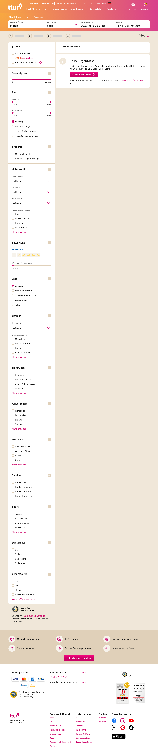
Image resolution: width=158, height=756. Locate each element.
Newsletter (71, 3)
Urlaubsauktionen (86, 3)
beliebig (19, 121)
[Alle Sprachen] (111, 3)
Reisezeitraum (87, 22)
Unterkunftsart (18, 176)
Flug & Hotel (15, 17)
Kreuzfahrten (40, 17)
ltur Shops (60, 3)
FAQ (104, 3)
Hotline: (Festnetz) (40, 3)
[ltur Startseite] (15, 7)
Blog (98, 3)
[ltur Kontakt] (148, 36)
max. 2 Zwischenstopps (26, 136)
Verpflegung (17, 198)
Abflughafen (50, 22)
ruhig (17, 305)
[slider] (13, 79)
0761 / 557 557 (58, 677)
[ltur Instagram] (122, 722)
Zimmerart (16, 323)
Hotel (27, 17)
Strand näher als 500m (26, 295)
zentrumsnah (21, 300)
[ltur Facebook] (114, 722)
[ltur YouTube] (131, 722)
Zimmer (119, 22)
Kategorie (16, 187)
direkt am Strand (23, 290)
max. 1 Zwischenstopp (26, 131)
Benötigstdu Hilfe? (142, 36)
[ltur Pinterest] (122, 729)
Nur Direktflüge (23, 126)
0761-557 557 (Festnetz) (131, 80)
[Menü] (137, 672)
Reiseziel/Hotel (16, 22)
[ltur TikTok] (131, 729)
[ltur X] (114, 729)
